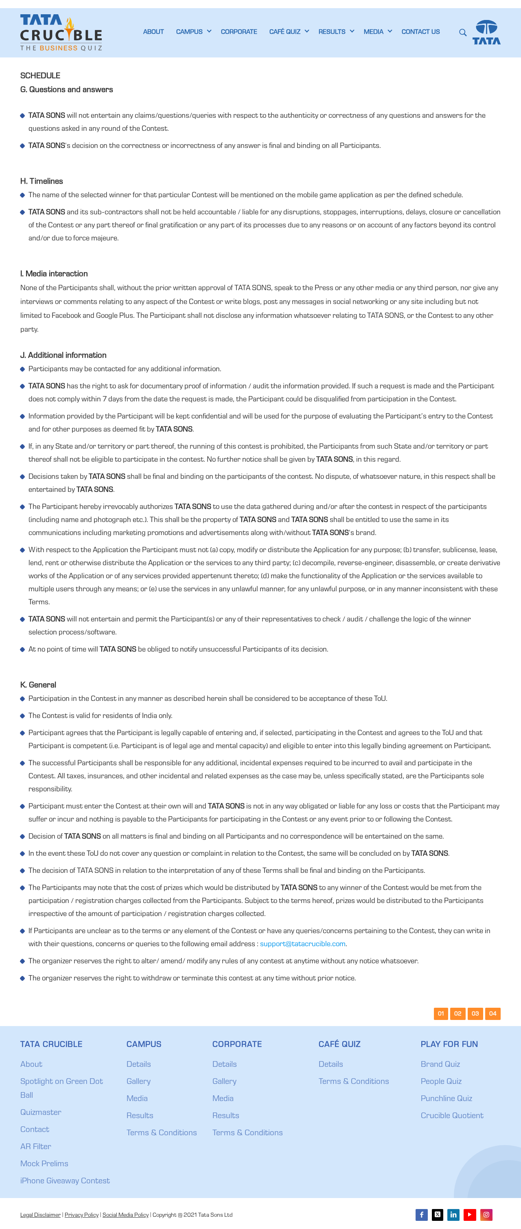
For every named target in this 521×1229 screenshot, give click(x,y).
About (31, 1065)
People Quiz (441, 1082)
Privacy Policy (82, 1215)
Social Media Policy (126, 1215)
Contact (34, 1130)
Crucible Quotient (452, 1116)
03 (475, 1014)
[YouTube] (470, 1215)
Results (140, 1116)
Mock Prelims (44, 1165)
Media (137, 1099)
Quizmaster (40, 1113)
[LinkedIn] (453, 1215)
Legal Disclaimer (40, 1215)
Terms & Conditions (162, 1134)
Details (139, 1065)
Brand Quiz (440, 1065)
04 (493, 1014)
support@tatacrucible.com (303, 944)
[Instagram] (486, 1215)
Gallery (139, 1082)
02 (458, 1014)
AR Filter (35, 1147)
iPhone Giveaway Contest (65, 1182)
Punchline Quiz (446, 1099)
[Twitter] (437, 1215)
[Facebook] (422, 1215)
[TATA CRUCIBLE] (61, 32)
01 (441, 1014)
